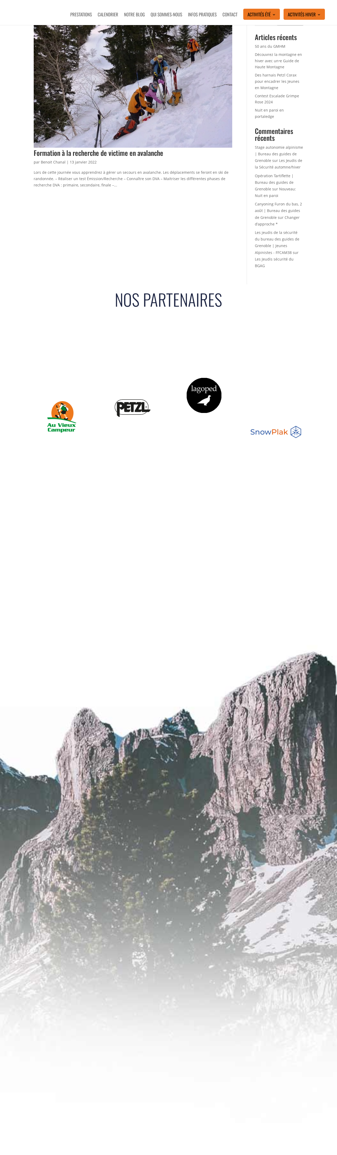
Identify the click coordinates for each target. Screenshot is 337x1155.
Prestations (81, 15)
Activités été (259, 15)
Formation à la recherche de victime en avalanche (98, 153)
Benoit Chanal (53, 162)
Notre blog (134, 15)
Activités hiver (302, 15)
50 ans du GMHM (270, 46)
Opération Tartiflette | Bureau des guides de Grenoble (274, 182)
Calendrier (108, 15)
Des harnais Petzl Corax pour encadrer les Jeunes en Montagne (277, 81)
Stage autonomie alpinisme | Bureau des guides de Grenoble (279, 154)
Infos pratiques (202, 15)
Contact (229, 15)
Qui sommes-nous (166, 15)
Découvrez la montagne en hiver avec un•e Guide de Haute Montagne (278, 61)
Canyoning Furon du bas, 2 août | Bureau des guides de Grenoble (278, 210)
